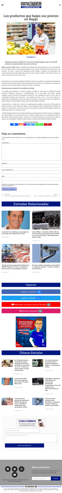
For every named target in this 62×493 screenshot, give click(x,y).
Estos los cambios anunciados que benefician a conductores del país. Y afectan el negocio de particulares (46, 267)
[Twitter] (31, 124)
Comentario (6, 142)
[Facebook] (14, 124)
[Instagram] (23, 124)
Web (3, 176)
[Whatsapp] (39, 124)
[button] (2, 5)
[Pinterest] (48, 124)
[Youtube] (15, 475)
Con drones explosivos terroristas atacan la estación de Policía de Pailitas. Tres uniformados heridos (52, 363)
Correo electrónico (8, 169)
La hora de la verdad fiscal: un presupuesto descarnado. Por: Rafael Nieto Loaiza (15, 233)
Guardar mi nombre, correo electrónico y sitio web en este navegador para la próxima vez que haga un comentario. (30, 185)
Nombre (4, 163)
